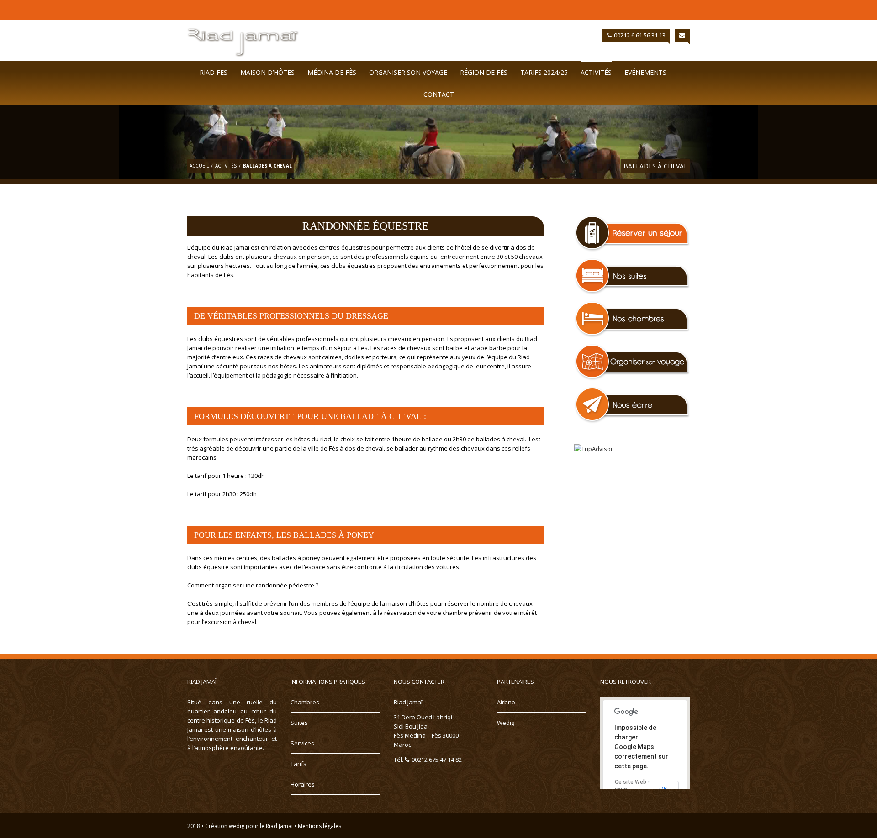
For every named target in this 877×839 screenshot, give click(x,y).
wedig (236, 826)
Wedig (505, 722)
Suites (299, 722)
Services (302, 743)
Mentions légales (319, 826)
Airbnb (506, 702)
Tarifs (298, 764)
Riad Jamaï (279, 826)
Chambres (305, 702)
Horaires (303, 784)
